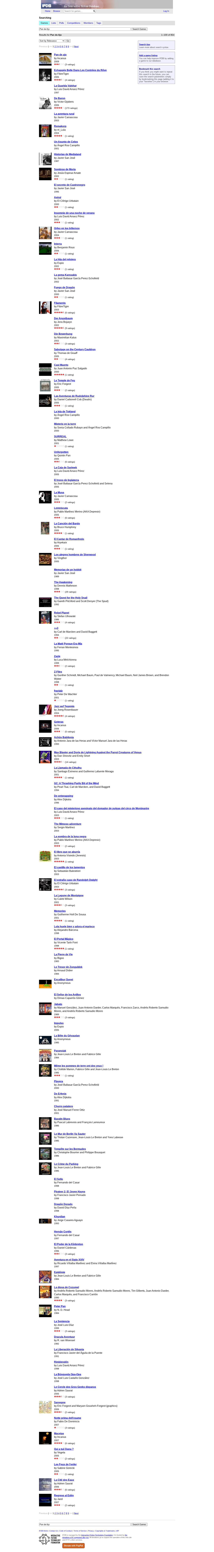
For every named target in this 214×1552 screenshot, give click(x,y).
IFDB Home (43, 1531)
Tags (98, 23)
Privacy (91, 1531)
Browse (56, 11)
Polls (61, 23)
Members (88, 23)
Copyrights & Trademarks (105, 1531)
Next (76, 46)
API (117, 1531)
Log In (166, 11)
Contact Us (53, 1531)
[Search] (94, 11)
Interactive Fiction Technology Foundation (97, 1535)
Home (47, 11)
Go (68, 41)
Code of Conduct (65, 1531)
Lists (53, 23)
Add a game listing (148, 55)
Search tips (144, 44)
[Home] (107, 4)
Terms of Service (80, 1531)
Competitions (73, 23)
